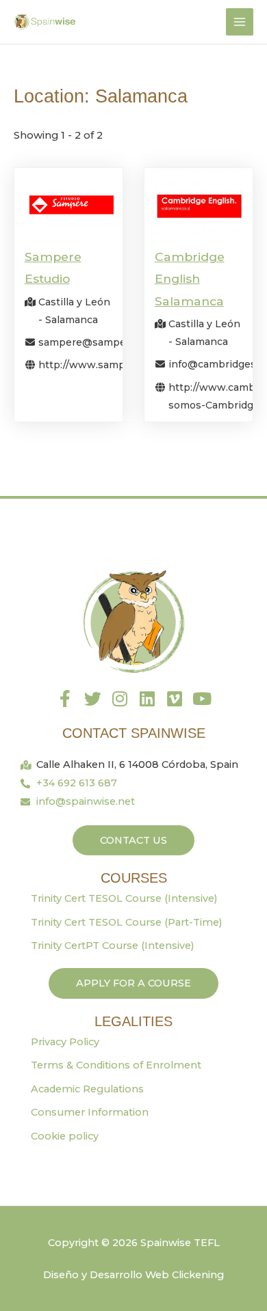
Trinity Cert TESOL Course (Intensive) (124, 898)
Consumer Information (90, 1112)
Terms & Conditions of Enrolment (116, 1065)
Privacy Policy (65, 1042)
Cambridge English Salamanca (190, 278)
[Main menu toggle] (239, 22)
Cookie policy (65, 1136)
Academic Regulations (87, 1089)
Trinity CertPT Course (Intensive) (112, 945)
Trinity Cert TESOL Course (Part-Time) (126, 922)
